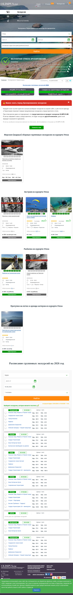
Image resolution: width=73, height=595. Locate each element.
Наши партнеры (51, 569)
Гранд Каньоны (12, 418)
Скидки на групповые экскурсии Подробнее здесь (55, 92)
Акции (38, 4)
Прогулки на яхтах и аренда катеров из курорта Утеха (37, 306)
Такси (19, 16)
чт (12, 156)
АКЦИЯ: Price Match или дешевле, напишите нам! (17, 92)
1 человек (8, 392)
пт (14, 156)
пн (5, 156)
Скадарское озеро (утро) (15, 415)
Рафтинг (10, 421)
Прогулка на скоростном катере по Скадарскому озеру (11, 331)
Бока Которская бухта (14, 443)
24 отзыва (61, 221)
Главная (3, 80)
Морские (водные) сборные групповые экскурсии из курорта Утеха (36, 135)
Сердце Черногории (14, 440)
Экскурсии (21, 12)
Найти (36, 51)
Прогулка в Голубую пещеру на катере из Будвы (11, 159)
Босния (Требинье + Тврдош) (16, 503)
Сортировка (44, 80)
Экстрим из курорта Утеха (36, 192)
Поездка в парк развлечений (10, 216)
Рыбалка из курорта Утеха (36, 249)
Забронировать (12, 180)
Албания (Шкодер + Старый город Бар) (19, 427)
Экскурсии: (63, 4)
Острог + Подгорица (14, 500)
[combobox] (36, 34)
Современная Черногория (16, 485)
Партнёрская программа (34, 568)
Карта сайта (50, 565)
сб (17, 156)
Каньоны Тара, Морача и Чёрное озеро (19, 412)
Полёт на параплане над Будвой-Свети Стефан (36, 216)
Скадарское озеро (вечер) (16, 461)
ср (9, 156)
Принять (36, 590)
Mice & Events (23, 21)
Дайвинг (53, 216)
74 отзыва (37, 221)
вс (19, 156)
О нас (29, 574)
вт (7, 156)
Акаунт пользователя (38, 574)
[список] (70, 80)
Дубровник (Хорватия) (14, 424)
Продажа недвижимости (34, 570)
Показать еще (36, 127)
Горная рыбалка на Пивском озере (35, 273)
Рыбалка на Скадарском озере (11, 273)
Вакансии (49, 567)
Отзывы (49, 4)
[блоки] (67, 80)
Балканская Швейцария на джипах (18, 446)
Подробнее (14, 62)
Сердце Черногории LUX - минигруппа (19, 470)
